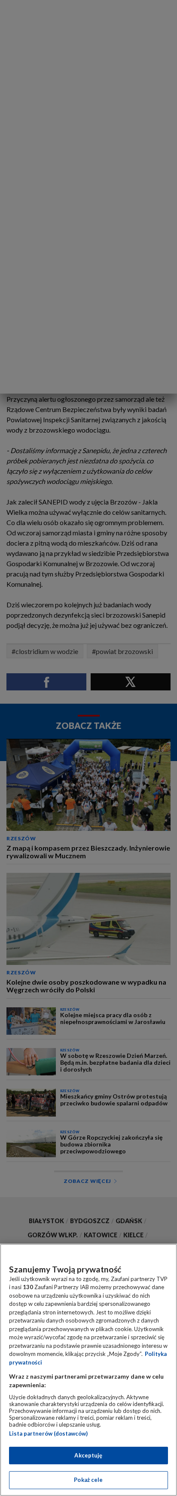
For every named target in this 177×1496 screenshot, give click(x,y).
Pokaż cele (88, 1479)
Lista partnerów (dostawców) (48, 1433)
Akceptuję (88, 1455)
